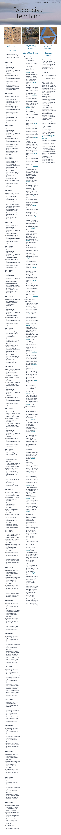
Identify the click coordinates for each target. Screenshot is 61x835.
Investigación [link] (53, 2)
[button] (59, 2)
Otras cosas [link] (38, 2)
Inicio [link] (31, 2)
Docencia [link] (45, 2)
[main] (28, 13)
